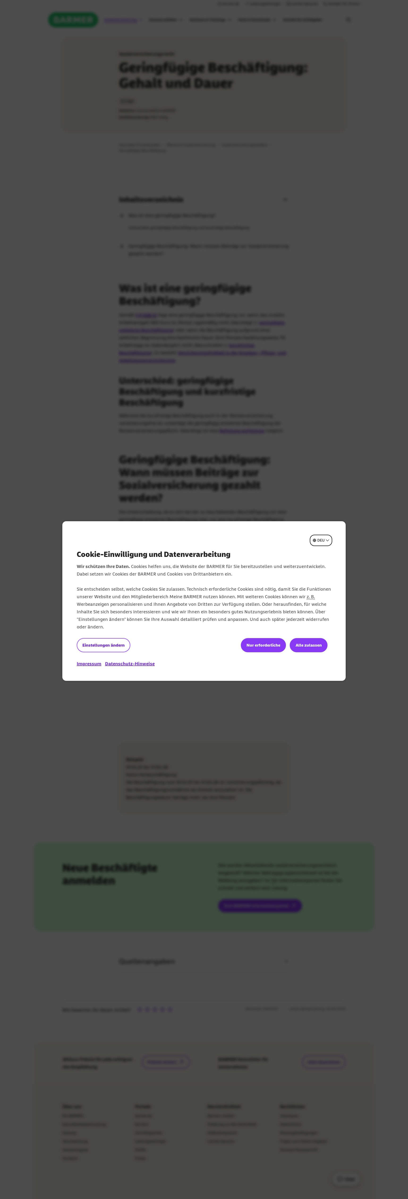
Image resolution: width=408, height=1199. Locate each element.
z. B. (311, 596)
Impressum (89, 663)
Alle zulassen (309, 645)
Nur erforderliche (263, 645)
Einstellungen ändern (103, 645)
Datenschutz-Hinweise (130, 663)
